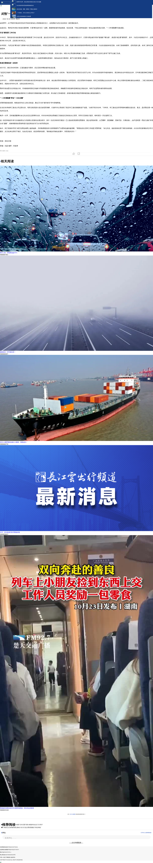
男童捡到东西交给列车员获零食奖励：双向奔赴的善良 (17, 808)
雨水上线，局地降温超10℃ (8, 253)
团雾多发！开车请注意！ (8, 352)
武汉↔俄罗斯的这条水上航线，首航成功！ (13, 442)
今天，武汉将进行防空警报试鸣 (10, 532)
